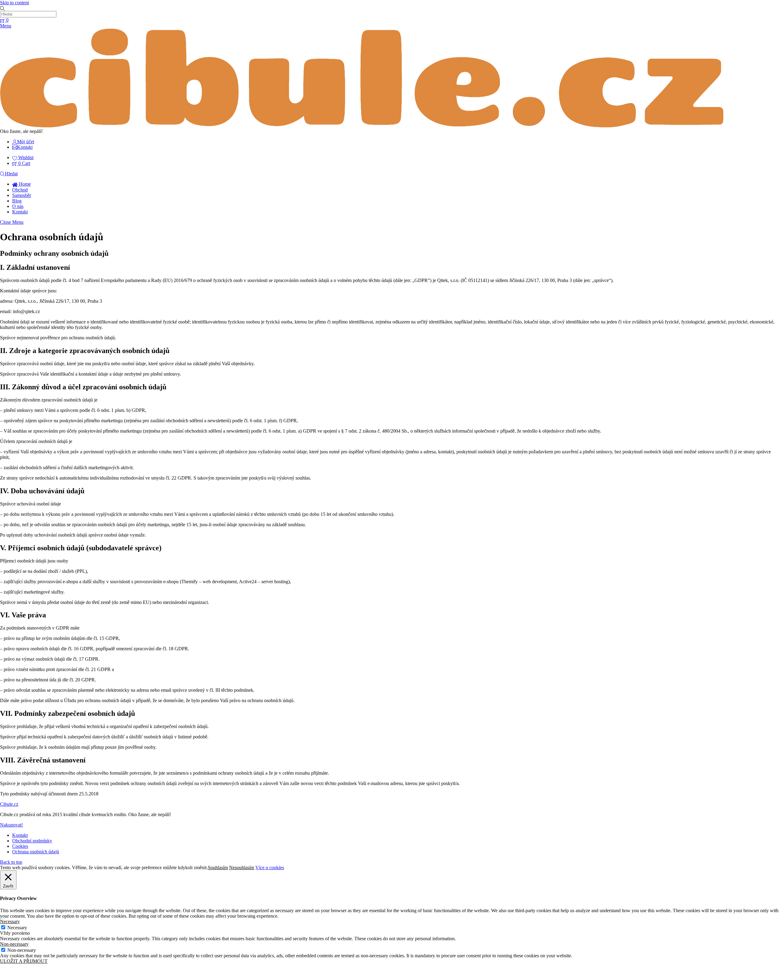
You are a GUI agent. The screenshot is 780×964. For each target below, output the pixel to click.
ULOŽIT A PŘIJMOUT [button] (24, 961)
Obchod (20, 189)
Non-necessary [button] (14, 944)
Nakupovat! (11, 824)
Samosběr (21, 195)
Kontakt (20, 211)
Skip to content (14, 2)
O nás (17, 206)
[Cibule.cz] (361, 125)
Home (24, 184)
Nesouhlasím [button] (241, 867)
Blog (17, 200)
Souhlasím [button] (218, 867)
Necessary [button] (10, 921)
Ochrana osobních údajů (35, 851)
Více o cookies (269, 867)
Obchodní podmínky (32, 840)
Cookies (20, 846)
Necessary (17, 927)
